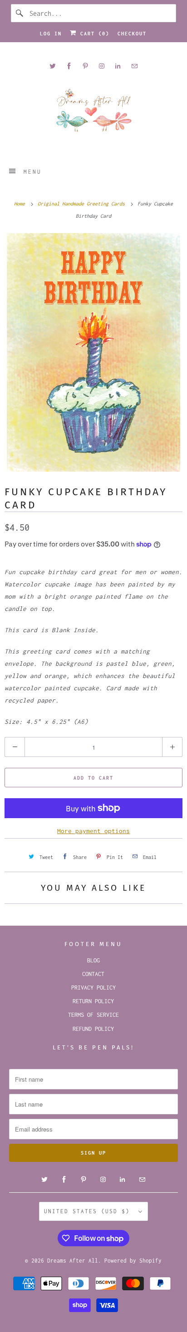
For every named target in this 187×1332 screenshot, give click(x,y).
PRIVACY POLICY (93, 987)
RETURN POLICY (93, 1001)
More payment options (93, 830)
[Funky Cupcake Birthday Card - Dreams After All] (93, 352)
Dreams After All (72, 1261)
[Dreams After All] (93, 113)
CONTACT (93, 974)
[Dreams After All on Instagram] (102, 66)
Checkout (132, 33)
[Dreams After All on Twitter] (53, 66)
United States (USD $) (89, 1211)
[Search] (20, 13)
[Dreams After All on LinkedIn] (118, 66)
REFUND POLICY (93, 1028)
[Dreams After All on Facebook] (69, 66)
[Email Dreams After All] (134, 66)
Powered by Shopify (133, 1261)
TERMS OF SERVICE (93, 1014)
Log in (51, 33)
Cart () (93, 33)
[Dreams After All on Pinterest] (85, 66)
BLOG (93, 960)
